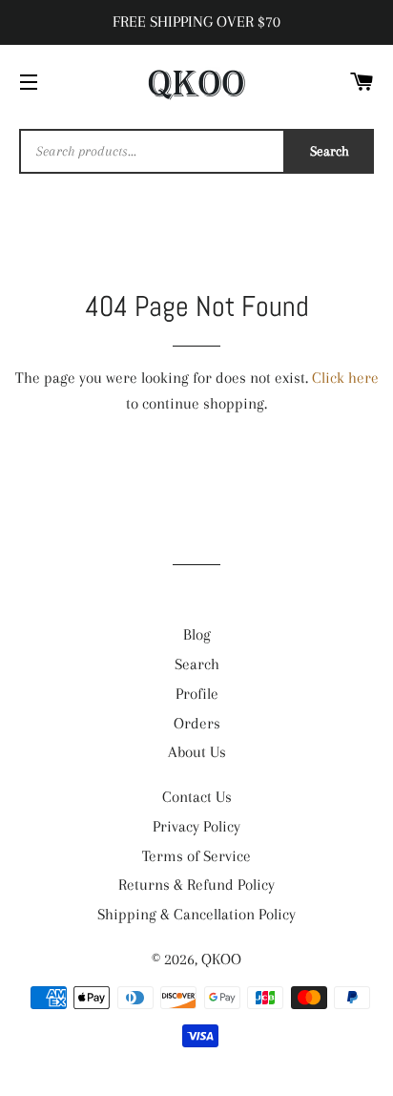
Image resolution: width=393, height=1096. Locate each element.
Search (329, 150)
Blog (197, 634)
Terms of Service (196, 856)
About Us (197, 752)
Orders (197, 723)
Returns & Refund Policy (196, 884)
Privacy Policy (196, 826)
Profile (197, 694)
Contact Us (197, 797)
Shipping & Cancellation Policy (196, 914)
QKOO (221, 959)
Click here (345, 378)
